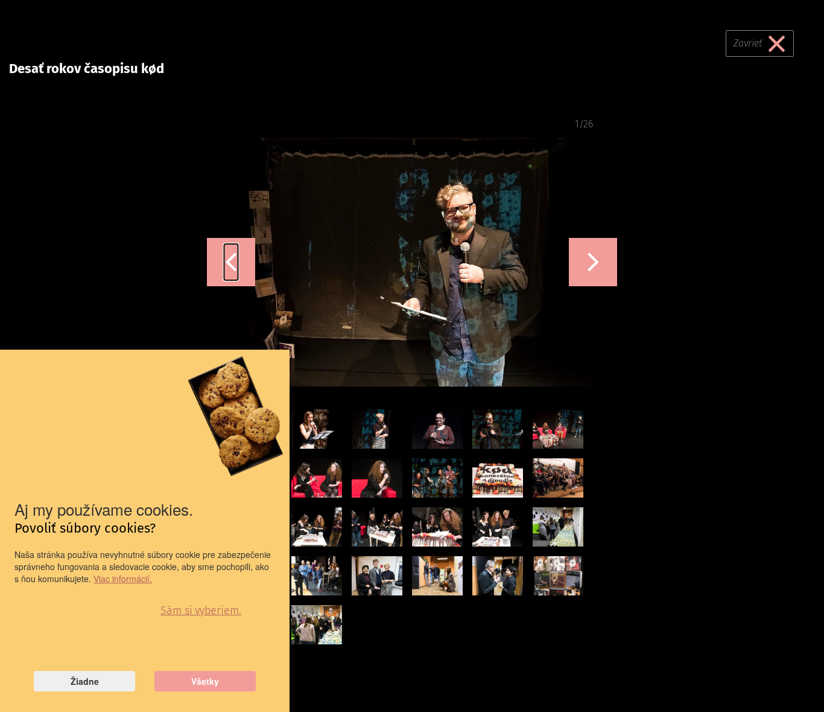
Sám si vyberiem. (200, 610)
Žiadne (85, 681)
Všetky (205, 681)
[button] (231, 262)
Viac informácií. (122, 578)
